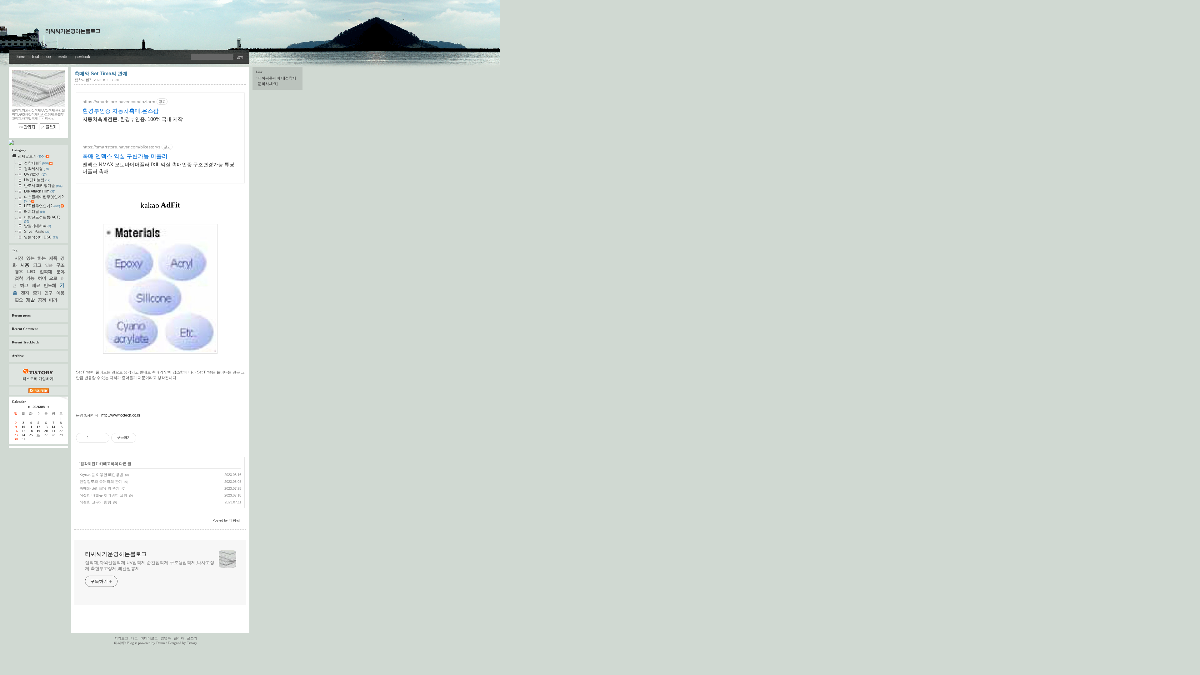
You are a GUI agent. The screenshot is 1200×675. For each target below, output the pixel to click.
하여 (42, 278)
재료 (36, 285)
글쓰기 (192, 638)
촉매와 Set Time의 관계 (101, 73)
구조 (60, 265)
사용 (24, 265)
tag (48, 56)
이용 (60, 292)
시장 (19, 258)
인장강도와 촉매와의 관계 (100, 481)
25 (31, 435)
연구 (48, 292)
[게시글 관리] (102, 437)
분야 (60, 271)
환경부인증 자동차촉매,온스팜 (120, 111)
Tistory (192, 643)
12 (38, 427)
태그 (134, 638)
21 (53, 431)
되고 (37, 265)
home (21, 56)
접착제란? (82, 80)
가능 (30, 278)
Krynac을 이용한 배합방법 (101, 474)
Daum (160, 643)
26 (38, 435)
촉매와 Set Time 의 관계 (99, 488)
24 (23, 435)
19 (38, 431)
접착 (19, 278)
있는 (30, 258)
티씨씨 (119, 643)
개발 (30, 299)
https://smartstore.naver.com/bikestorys (121, 146)
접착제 (46, 271)
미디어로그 (149, 638)
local (35, 56)
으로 (53, 278)
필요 (19, 300)
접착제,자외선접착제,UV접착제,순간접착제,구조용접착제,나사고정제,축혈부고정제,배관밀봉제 (149, 565)
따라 (53, 300)
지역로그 (121, 638)
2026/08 (38, 407)
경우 (19, 271)
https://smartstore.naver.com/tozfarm (118, 101)
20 (46, 431)
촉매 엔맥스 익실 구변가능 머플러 (125, 156)
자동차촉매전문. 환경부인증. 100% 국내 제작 (132, 119)
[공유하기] (94, 437)
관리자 (179, 638)
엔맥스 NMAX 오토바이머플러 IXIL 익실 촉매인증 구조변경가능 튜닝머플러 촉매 (158, 168)
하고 (24, 285)
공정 (42, 300)
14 (53, 427)
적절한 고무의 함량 (95, 502)
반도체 (50, 285)
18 (31, 431)
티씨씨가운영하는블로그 (72, 31)
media (63, 56)
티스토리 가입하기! (38, 379)
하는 (42, 258)
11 (30, 427)
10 (23, 427)
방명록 (166, 638)
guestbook (82, 56)
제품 (53, 258)
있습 (48, 265)
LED (31, 271)
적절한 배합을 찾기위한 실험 (103, 495)
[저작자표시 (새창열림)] (139, 437)
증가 (37, 292)
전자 (25, 292)
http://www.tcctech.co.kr (120, 415)
